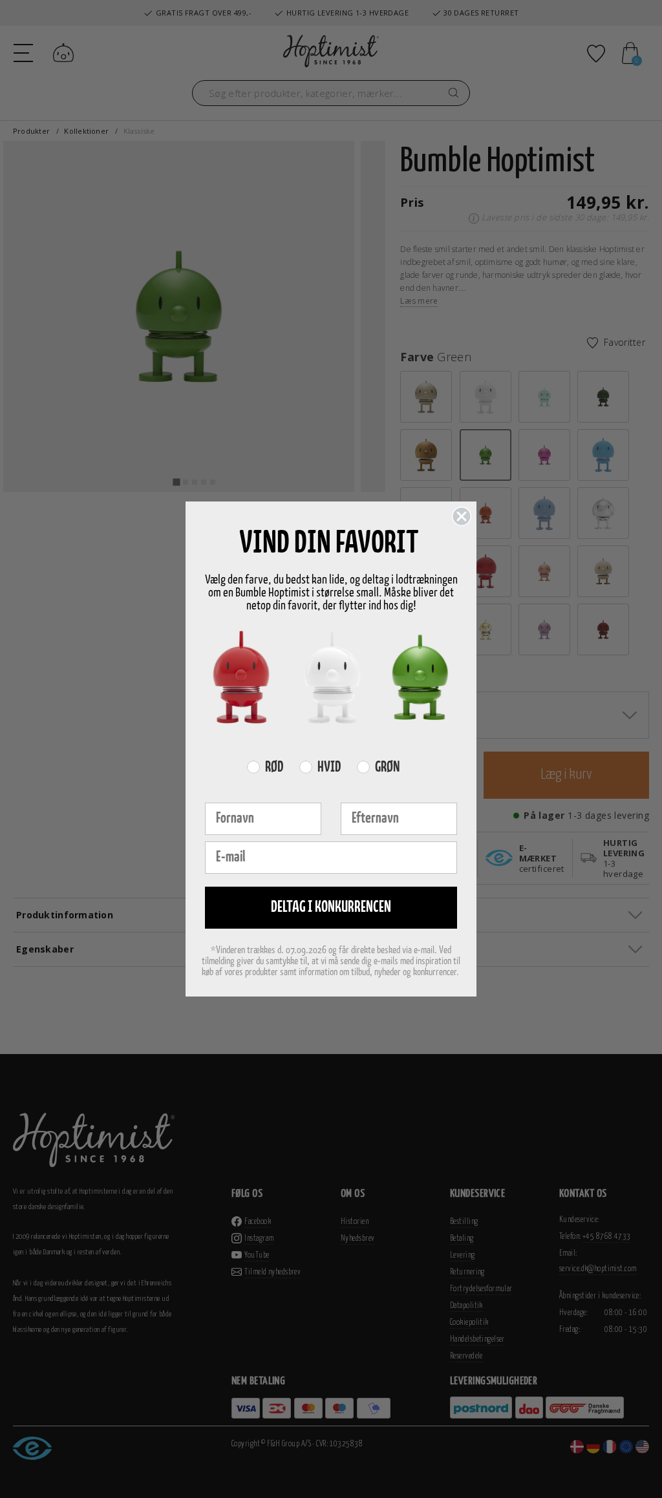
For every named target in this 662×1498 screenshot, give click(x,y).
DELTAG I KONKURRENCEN (331, 908)
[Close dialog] (461, 516)
